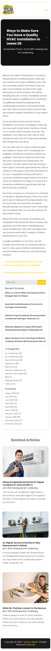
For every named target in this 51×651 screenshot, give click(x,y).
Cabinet (8, 384)
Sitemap (31, 644)
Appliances (9, 363)
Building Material (12, 380)
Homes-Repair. (31, 642)
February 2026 (11, 413)
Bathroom (9, 367)
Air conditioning (12, 356)
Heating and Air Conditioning (25, 488)
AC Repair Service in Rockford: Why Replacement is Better (21, 544)
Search (42, 282)
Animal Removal (12, 360)
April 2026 (9, 407)
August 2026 (10, 393)
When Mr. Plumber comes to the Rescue (24, 608)
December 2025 (12, 420)
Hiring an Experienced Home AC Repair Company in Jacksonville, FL (23, 483)
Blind (7, 377)
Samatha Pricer (14, 49)
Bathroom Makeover (14, 370)
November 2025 (12, 424)
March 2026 (10, 410)
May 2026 (9, 403)
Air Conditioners (12, 353)
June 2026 (9, 400)
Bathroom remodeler (14, 373)
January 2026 (11, 417)
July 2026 (9, 396)
